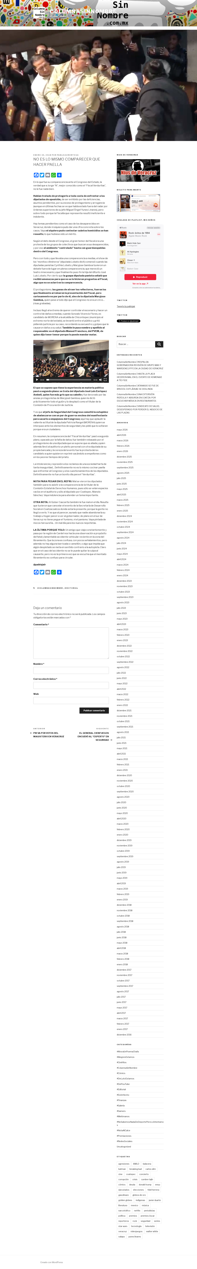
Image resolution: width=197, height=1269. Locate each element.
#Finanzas (121, 1100)
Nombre (38, 664)
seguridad (145, 1221)
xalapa (121, 1236)
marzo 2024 (122, 565)
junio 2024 (122, 548)
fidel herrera (153, 1190)
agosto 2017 (123, 991)
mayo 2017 (122, 1007)
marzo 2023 (122, 629)
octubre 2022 (123, 656)
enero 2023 (122, 640)
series (157, 1221)
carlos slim (151, 1169)
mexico (134, 1205)
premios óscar (148, 1216)
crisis (134, 1179)
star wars (122, 1226)
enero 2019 (122, 899)
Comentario (41, 624)
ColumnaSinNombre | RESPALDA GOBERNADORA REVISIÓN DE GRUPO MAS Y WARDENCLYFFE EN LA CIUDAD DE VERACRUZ (140, 365)
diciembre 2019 (124, 840)
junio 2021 (121, 743)
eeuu (157, 1184)
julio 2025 (121, 478)
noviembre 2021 (124, 716)
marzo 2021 (122, 759)
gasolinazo (123, 1195)
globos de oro (139, 1195)
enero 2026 (122, 451)
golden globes (125, 1200)
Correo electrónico (45, 679)
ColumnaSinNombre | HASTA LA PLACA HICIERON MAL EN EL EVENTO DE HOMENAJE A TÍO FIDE (139, 377)
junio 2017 (121, 1002)
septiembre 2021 (125, 726)
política (121, 1216)
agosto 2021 (123, 732)
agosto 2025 (123, 473)
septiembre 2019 (125, 856)
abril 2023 (121, 624)
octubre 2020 (123, 786)
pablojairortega (68, 155)
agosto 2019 (123, 861)
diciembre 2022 (124, 646)
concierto (144, 1174)
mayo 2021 (122, 748)
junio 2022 (122, 678)
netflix (137, 1210)
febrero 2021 (123, 764)
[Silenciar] (100, 379)
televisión (150, 1226)
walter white (152, 1231)
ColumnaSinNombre (83, 11)
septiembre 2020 (125, 791)
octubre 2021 (123, 721)
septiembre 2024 (125, 532)
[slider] (68, 379)
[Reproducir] (37, 379)
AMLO (136, 1164)
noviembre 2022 (125, 651)
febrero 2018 (123, 959)
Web (36, 694)
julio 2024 (121, 543)
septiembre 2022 (125, 662)
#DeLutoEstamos (125, 1078)
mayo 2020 (122, 813)
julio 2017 (121, 997)
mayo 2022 (122, 683)
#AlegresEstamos (125, 1057)
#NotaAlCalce (123, 1130)
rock (135, 1221)
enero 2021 (122, 770)
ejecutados (123, 1190)
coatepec (131, 1174)
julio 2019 (121, 867)
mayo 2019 (122, 878)
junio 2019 (121, 872)
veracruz (122, 1231)
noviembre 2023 (125, 586)
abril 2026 (121, 435)
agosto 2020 (123, 797)
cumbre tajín (147, 1179)
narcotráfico (124, 1210)
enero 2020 (122, 834)
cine (120, 1174)
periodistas (149, 1210)
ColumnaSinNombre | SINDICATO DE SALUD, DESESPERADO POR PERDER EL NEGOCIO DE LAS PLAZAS (139, 409)
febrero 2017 (123, 1024)
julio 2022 (121, 673)
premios (133, 1216)
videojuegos (136, 1231)
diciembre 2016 (124, 1034)
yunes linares (134, 1236)
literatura (122, 1205)
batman (122, 1169)
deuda (132, 1184)
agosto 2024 (123, 537)
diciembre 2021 (124, 710)
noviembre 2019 (124, 845)
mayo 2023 (122, 619)
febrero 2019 (123, 894)
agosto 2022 (123, 667)
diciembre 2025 (124, 456)
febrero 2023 (123, 635)
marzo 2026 (122, 440)
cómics (121, 1184)
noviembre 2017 (124, 975)
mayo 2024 (122, 554)
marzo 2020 (122, 824)
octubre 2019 (123, 851)
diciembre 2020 (124, 775)
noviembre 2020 (125, 780)
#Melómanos (123, 1116)
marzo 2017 (122, 1018)
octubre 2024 (123, 527)
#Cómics (121, 1073)
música (145, 1205)
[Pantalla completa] (105, 379)
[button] (71, 361)
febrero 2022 (123, 699)
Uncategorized (124, 1146)
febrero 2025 (123, 505)
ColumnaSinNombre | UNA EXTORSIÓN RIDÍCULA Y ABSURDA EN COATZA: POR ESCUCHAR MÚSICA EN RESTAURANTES (136, 397)
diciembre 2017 (124, 970)
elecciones (138, 1190)
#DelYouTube (123, 1084)
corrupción (123, 1179)
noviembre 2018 (124, 910)
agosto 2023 (123, 602)
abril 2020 (121, 818)
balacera (147, 1164)
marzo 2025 (122, 500)
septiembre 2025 (125, 467)
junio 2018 (121, 937)
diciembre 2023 (124, 581)
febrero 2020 (123, 829)
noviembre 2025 (125, 462)
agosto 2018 (123, 926)
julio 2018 (121, 932)
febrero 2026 (123, 446)
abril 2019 (121, 883)
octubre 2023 (123, 592)
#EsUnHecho (123, 1095)
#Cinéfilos (121, 1062)
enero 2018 (122, 964)
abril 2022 (121, 689)
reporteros (123, 1221)
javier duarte (155, 1200)
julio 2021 (121, 737)
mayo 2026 (122, 429)
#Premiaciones (124, 1136)
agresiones (123, 1164)
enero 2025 (122, 510)
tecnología (136, 1226)
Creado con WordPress (51, 1262)
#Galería (121, 1105)
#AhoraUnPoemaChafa (128, 1051)
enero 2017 (122, 1029)
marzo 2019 (122, 889)
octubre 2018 (123, 916)
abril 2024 (121, 559)
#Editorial (71, 588)
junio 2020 (122, 807)
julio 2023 (121, 608)
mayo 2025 (122, 489)
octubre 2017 (123, 980)
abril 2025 (121, 494)
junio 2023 (122, 613)
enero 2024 (122, 575)
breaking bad (136, 1169)
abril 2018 (121, 948)
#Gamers (121, 1111)
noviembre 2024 (125, 521)
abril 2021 (121, 753)
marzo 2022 (122, 694)
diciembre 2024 (124, 516)
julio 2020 (121, 802)
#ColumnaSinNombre (50, 588)
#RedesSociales (124, 1141)
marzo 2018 (122, 953)
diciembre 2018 (124, 905)
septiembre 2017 (125, 986)
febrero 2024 (123, 570)
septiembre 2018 (125, 921)
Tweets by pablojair (126, 306)
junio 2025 (122, 483)
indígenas (140, 1200)
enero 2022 (122, 705)
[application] (71, 361)
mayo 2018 (122, 943)
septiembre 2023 (125, 597)
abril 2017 (121, 1013)
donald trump (145, 1184)
